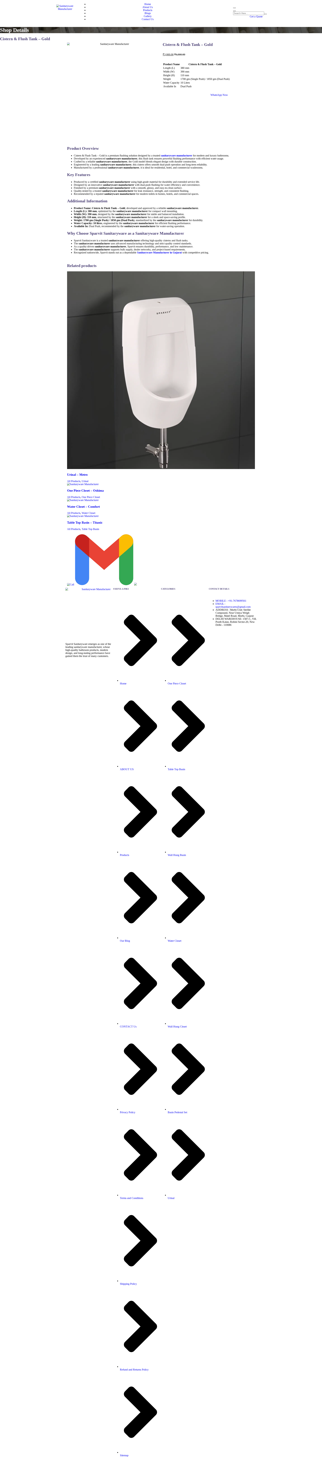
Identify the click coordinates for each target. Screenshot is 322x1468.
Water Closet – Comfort (83, 506)
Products (147, 10)
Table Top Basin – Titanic (84, 522)
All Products (73, 481)
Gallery (148, 16)
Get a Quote (256, 16)
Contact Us (148, 19)
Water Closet (88, 513)
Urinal (85, 481)
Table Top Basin (90, 529)
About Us (147, 7)
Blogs (148, 13)
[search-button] (265, 14)
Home (147, 4)
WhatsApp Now (219, 94)
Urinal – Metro (77, 474)
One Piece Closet (91, 497)
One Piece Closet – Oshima (85, 490)
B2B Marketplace (221, 1463)
